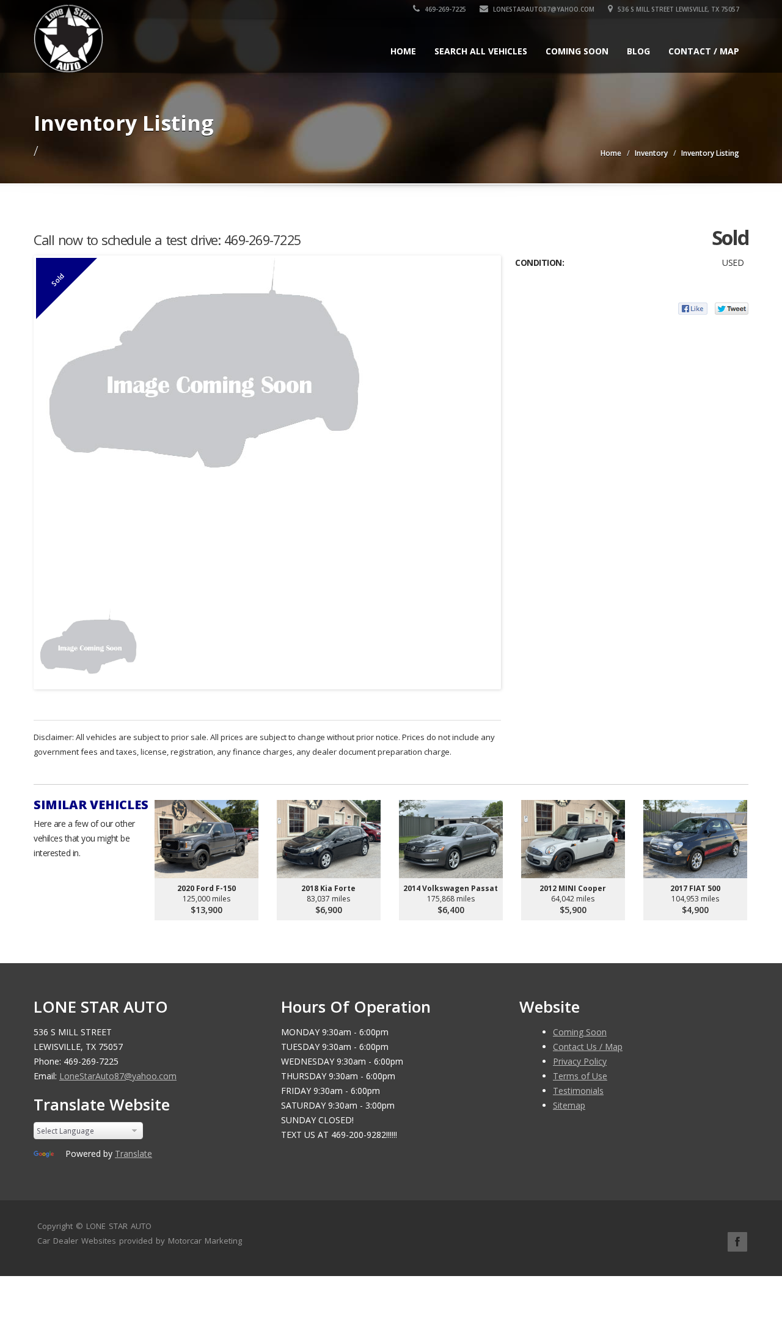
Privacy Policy (580, 1061)
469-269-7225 (444, 9)
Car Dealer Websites (76, 1240)
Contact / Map (703, 51)
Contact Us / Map (588, 1046)
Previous (48, 642)
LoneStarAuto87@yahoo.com (542, 9)
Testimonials (578, 1090)
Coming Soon (577, 51)
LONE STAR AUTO (119, 1225)
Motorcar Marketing (205, 1240)
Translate (133, 1153)
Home (403, 51)
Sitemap (569, 1105)
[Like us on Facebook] (737, 1242)
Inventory (651, 153)
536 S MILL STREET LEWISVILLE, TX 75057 (677, 9)
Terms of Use (580, 1076)
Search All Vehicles (480, 51)
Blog (638, 51)
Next (486, 642)
